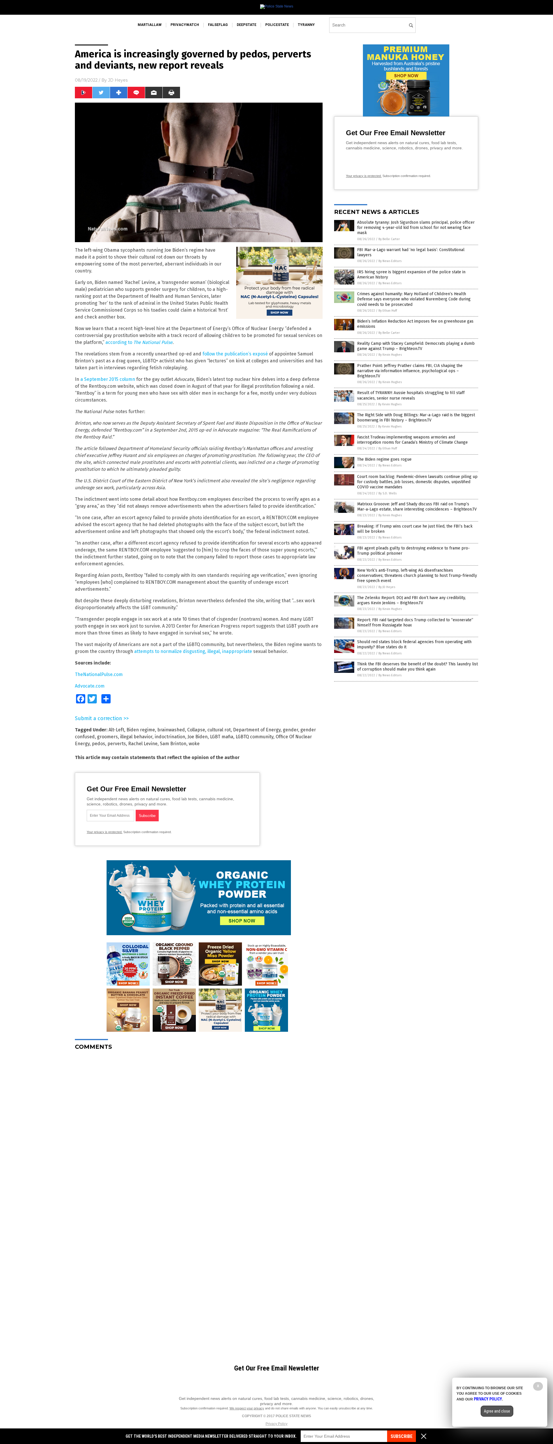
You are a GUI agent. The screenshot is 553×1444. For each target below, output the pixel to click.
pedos (98, 743)
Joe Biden (198, 736)
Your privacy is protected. (104, 832)
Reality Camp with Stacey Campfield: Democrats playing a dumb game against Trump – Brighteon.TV (416, 346)
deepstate (246, 25)
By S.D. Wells (387, 493)
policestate (277, 25)
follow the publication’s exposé (235, 354)
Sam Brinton (173, 743)
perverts (116, 743)
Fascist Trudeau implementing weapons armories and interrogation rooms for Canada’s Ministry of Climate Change (412, 440)
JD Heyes (118, 80)
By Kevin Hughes (390, 355)
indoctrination (170, 736)
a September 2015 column (107, 379)
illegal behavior (136, 736)
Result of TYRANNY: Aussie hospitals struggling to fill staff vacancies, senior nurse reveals (411, 395)
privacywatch (185, 25)
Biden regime (140, 730)
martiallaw (150, 25)
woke (194, 743)
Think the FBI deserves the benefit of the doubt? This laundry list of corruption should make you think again (417, 667)
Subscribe (401, 1436)
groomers (107, 736)
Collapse (196, 730)
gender (290, 730)
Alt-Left (116, 730)
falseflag (218, 25)
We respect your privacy (247, 1408)
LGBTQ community (254, 736)
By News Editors (390, 261)
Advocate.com (90, 686)
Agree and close (497, 1411)
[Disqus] (199, 1127)
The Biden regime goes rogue (384, 459)
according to (139, 342)
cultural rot (219, 730)
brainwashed (171, 730)
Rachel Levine (143, 743)
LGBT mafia (221, 736)
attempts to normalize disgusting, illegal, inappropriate (193, 651)
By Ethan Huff (387, 310)
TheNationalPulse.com (99, 674)
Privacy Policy (276, 1424)
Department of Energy (257, 730)
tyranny (306, 25)
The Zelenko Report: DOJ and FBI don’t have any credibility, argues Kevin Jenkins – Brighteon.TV (411, 600)
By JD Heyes (386, 587)
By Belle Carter (389, 239)
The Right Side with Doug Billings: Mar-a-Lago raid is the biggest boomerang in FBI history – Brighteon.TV (416, 418)
